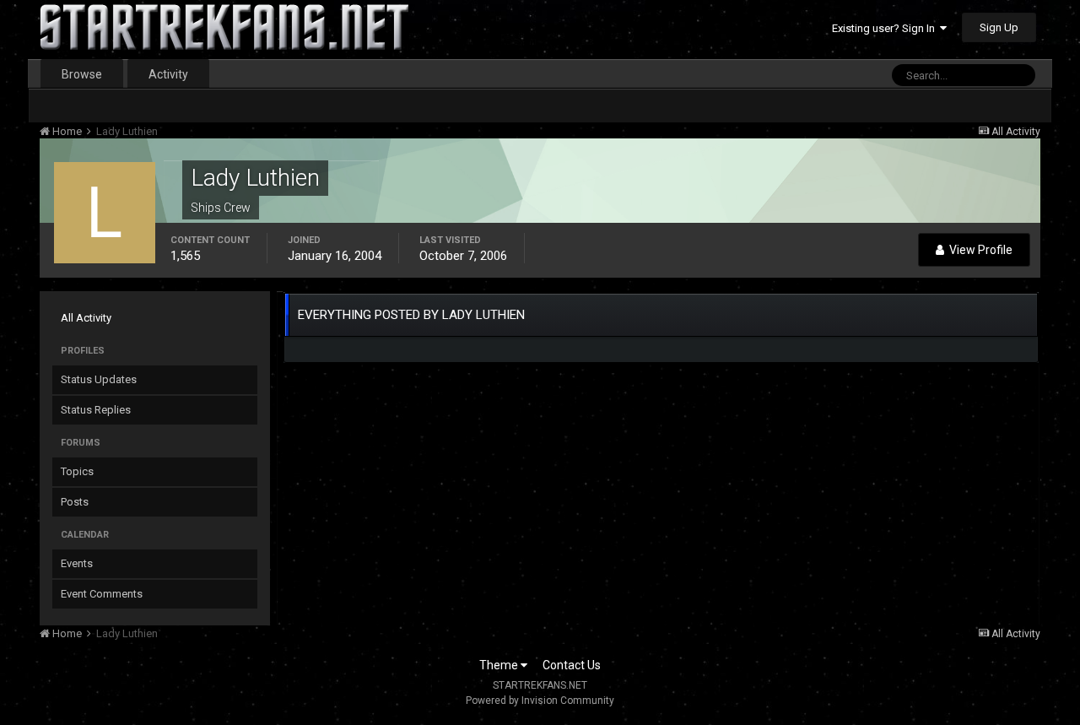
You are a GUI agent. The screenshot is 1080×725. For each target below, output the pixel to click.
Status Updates (99, 379)
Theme (500, 665)
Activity (168, 74)
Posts (75, 501)
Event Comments (102, 593)
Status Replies (96, 409)
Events (77, 563)
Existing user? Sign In (886, 28)
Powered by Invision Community (540, 700)
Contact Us (572, 665)
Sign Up (999, 27)
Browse (82, 74)
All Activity (86, 317)
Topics (77, 471)
